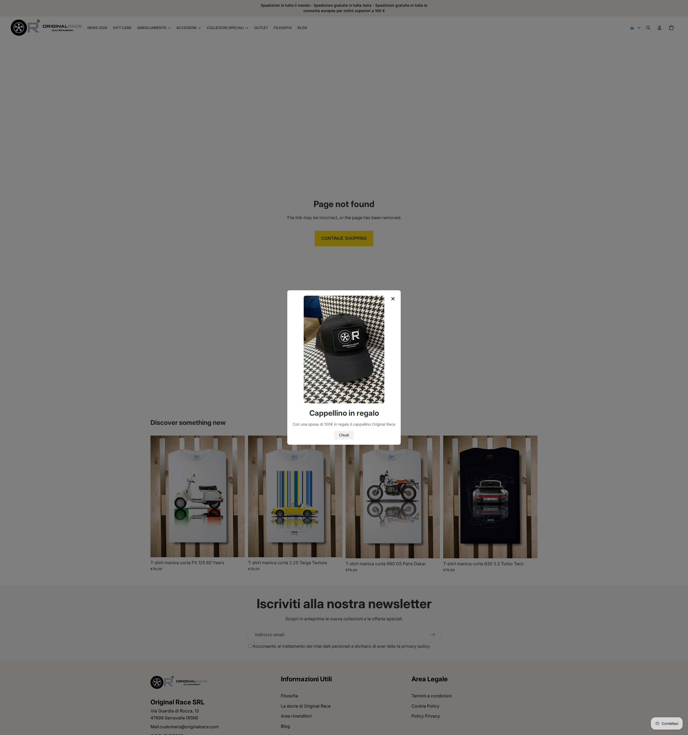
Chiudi (344, 435)
